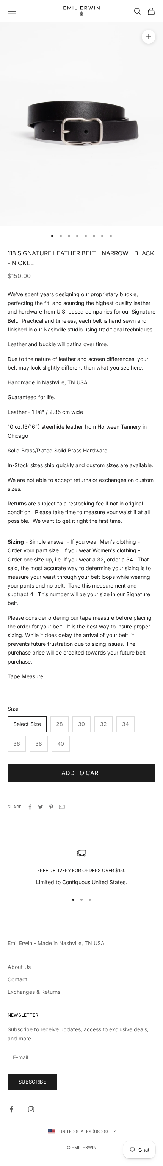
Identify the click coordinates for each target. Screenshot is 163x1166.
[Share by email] (62, 807)
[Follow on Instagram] (31, 1109)
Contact (17, 979)
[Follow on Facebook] (11, 1109)
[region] (81, 867)
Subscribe (32, 1082)
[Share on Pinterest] (51, 807)
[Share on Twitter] (41, 807)
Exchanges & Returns (34, 992)
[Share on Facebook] (30, 807)
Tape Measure (25, 676)
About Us (19, 967)
